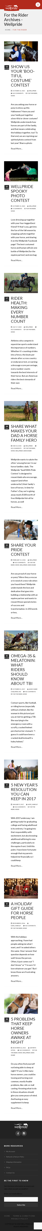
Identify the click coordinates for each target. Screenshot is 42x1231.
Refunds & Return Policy (15, 1157)
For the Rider (32, 93)
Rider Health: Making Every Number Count (19, 310)
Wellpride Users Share (23, 451)
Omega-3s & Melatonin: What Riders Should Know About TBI (23, 669)
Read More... (17, 148)
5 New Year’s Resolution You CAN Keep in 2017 (24, 791)
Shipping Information (13, 1162)
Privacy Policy (19, 1219)
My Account (10, 1151)
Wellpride (33, 91)
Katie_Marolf (33, 804)
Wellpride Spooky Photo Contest (22, 193)
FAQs (8, 1167)
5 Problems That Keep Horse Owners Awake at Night (23, 1030)
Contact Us (10, 1173)
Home (8, 30)
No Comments (18, 93)
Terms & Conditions (24, 1216)
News (13, 96)
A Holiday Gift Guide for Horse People (22, 910)
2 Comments (17, 208)
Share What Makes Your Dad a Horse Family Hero (24, 433)
